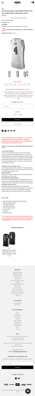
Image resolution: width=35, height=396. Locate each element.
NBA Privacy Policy (17, 274)
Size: (17, 81)
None (7, 106)
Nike (17, 312)
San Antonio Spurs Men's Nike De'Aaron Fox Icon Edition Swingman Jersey (9, 252)
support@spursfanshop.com (20, 351)
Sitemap (17, 295)
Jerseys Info (17, 279)
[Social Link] (16, 378)
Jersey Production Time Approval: (17, 89)
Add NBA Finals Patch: (17, 102)
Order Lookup (17, 277)
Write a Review (23, 18)
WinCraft (17, 317)
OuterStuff (17, 325)
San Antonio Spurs (17, 303)
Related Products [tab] (17, 227)
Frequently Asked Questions (17, 280)
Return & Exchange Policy (17, 284)
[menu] (2, 2)
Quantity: (17, 112)
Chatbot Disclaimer (17, 272)
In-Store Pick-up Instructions (17, 292)
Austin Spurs (17, 304)
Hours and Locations (17, 289)
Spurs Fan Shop (17, 320)
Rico (17, 327)
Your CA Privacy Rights (17, 294)
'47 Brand (17, 319)
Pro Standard (17, 322)
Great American (18, 324)
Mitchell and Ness (17, 315)
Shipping (17, 282)
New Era (17, 314)
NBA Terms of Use (17, 275)
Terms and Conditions (17, 290)
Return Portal (17, 285)
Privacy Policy (17, 287)
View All (17, 329)
